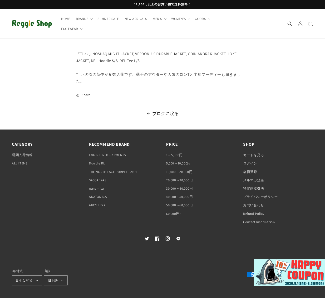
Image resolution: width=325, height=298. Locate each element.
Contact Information (259, 222)
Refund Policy (253, 213)
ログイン (250, 163)
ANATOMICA (98, 197)
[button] (84, 19)
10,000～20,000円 (179, 172)
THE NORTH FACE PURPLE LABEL (113, 172)
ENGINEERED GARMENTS (107, 155)
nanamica (96, 188)
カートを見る (253, 155)
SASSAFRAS (97, 180)
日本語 (53, 281)
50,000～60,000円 (179, 205)
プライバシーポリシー (260, 197)
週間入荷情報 (22, 155)
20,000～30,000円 (179, 180)
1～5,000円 (174, 155)
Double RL (97, 163)
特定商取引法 (253, 188)
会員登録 (250, 172)
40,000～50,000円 (179, 197)
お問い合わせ (253, 205)
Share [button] (86, 95)
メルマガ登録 (253, 180)
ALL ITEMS (19, 163)
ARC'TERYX (97, 205)
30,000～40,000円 (179, 188)
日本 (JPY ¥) (24, 281)
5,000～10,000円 (178, 163)
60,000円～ (174, 213)
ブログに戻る (165, 113)
